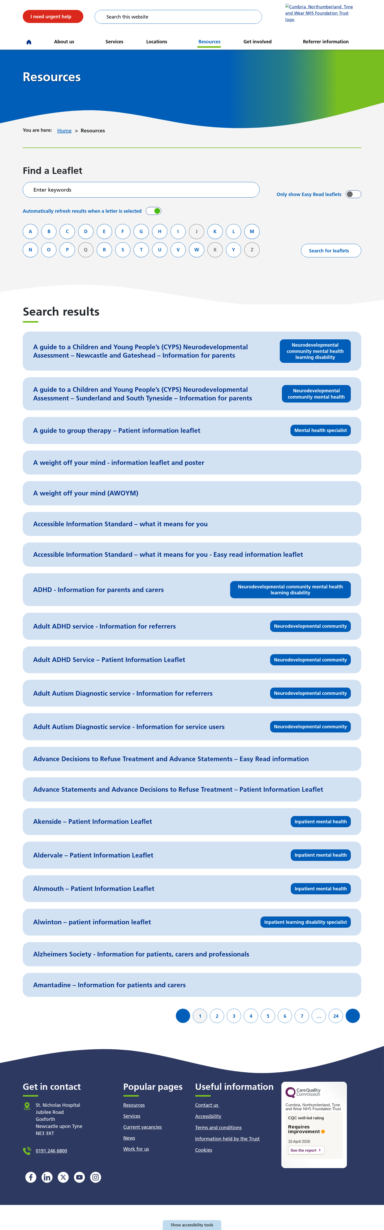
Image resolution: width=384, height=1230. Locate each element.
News (129, 1138)
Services (114, 42)
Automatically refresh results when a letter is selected (82, 211)
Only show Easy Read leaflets (309, 194)
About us (64, 42)
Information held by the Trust (227, 1139)
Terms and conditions (218, 1128)
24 (338, 1016)
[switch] (353, 194)
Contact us (207, 1105)
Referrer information (326, 42)
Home (64, 130)
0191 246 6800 (51, 1151)
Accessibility (208, 1116)
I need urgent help (51, 17)
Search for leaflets (329, 251)
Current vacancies (142, 1127)
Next (355, 1020)
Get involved (257, 42)
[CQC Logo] (303, 1097)
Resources (209, 42)
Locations (156, 42)
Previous (185, 1020)
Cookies (203, 1150)
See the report (303, 1150)
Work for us (136, 1149)
